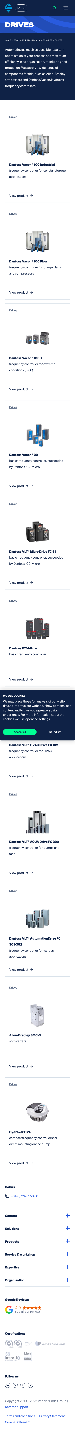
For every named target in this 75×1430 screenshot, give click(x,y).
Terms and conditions (20, 1416)
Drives (13, 117)
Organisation (15, 1280)
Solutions (12, 1228)
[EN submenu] (24, 8)
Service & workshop (20, 1254)
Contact (11, 1216)
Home (8, 40)
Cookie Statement (17, 1422)
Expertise (12, 1267)
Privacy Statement (52, 1416)
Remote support (16, 1407)
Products (19, 40)
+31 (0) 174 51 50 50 (24, 1196)
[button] (23, 1310)
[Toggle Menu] (65, 8)
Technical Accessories (39, 40)
